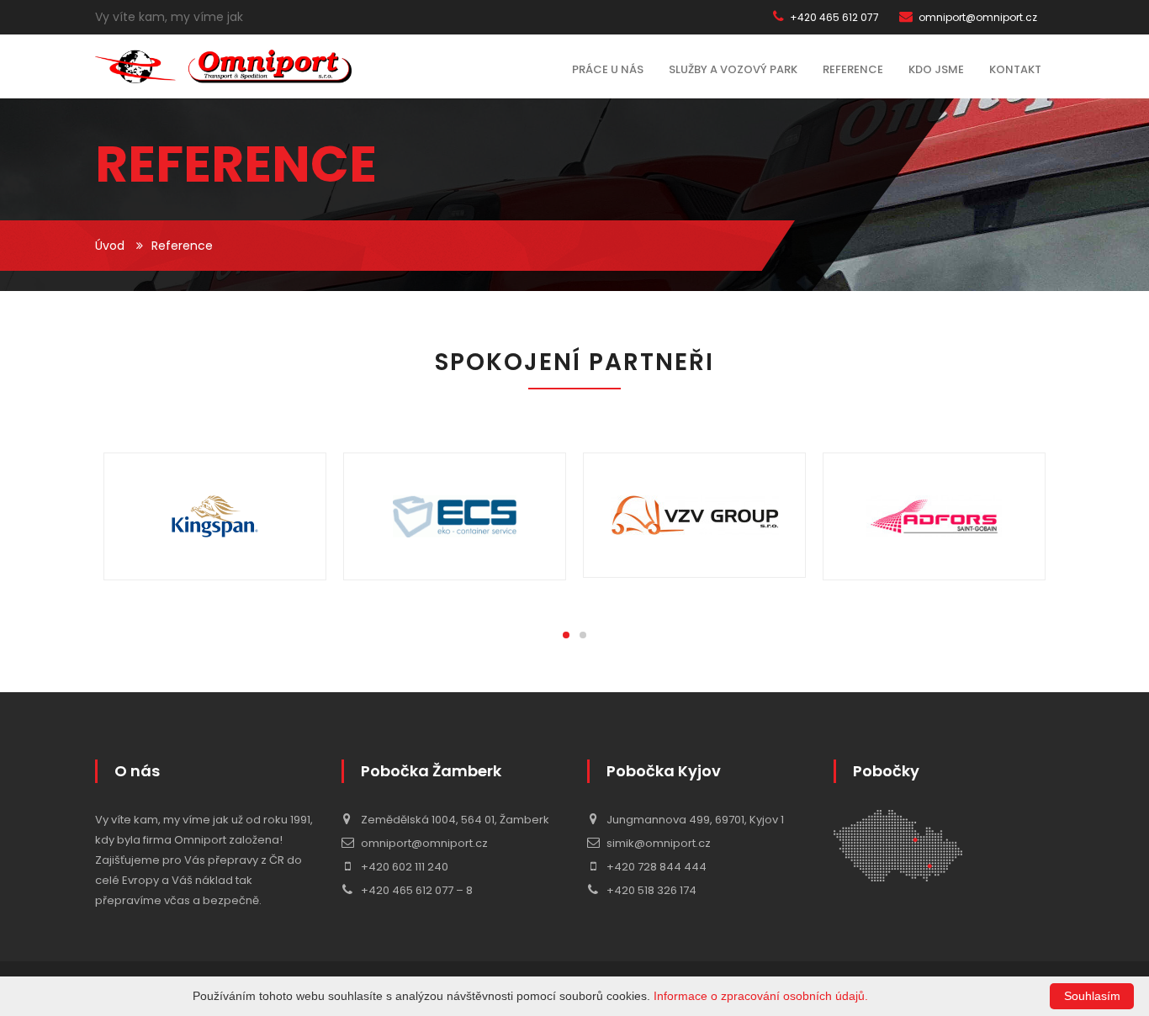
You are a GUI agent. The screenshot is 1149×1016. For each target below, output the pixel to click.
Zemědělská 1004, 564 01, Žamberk (453, 820)
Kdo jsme (936, 69)
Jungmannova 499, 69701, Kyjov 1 (694, 820)
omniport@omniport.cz (976, 17)
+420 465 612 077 (833, 17)
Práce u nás (607, 69)
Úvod (109, 245)
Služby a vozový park (733, 69)
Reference (853, 69)
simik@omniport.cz (657, 843)
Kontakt (1015, 69)
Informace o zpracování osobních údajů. (761, 996)
